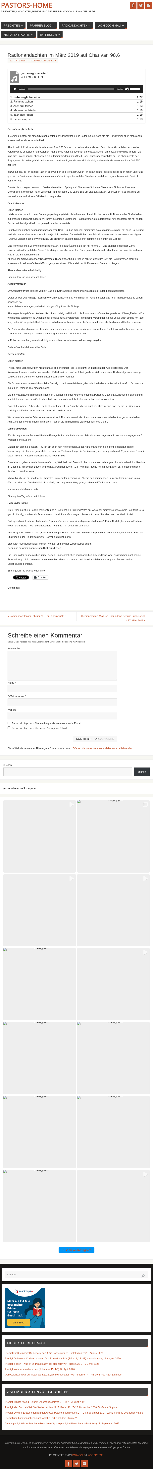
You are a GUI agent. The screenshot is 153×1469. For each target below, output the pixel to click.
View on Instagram (78, 1250)
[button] (39, 836)
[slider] (135, 88)
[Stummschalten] (127, 89)
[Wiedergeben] (15, 89)
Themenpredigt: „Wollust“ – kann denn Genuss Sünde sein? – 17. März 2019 (113, 618)
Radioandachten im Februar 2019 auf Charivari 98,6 (37, 616)
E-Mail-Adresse (17, 696)
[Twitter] (140, 5)
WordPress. (96, 1455)
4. (23, 110)
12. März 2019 (18, 61)
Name (12, 682)
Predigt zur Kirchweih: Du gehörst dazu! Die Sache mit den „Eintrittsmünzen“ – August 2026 (54, 1353)
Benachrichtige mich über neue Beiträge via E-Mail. (40, 728)
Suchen (7, 765)
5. (21, 114)
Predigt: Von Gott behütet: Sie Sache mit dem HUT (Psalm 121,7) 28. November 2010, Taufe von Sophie (61, 1407)
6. (20, 119)
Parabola (78, 1455)
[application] (76, 89)
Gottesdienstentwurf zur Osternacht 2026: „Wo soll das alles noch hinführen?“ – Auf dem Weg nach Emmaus (63, 1374)
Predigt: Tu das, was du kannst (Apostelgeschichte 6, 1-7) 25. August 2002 (45, 1402)
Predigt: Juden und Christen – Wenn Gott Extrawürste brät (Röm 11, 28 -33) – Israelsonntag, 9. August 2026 (63, 1358)
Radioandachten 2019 (43, 61)
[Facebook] (133, 5)
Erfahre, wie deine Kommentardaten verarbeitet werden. (103, 748)
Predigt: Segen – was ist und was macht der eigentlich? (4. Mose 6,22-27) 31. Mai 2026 (52, 1364)
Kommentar (15, 648)
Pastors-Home (26, 5)
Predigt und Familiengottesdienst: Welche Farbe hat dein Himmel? (41, 1418)
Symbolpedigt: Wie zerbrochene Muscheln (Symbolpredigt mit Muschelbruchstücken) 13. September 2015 (62, 1423)
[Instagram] (148, 5)
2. (21, 101)
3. (21, 105)
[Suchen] (143, 1276)
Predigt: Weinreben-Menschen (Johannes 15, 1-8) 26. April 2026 (40, 1369)
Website (12, 709)
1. (25, 97)
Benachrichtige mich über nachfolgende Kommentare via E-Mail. (47, 723)
